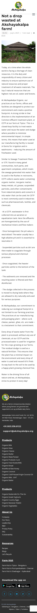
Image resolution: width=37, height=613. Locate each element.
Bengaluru (14, 607)
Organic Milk (7, 445)
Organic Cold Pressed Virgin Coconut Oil (17, 474)
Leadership (6, 523)
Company (5, 517)
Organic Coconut (8, 471)
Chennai (22, 607)
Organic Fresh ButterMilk (12, 463)
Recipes (5, 548)
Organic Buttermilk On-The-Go (14, 494)
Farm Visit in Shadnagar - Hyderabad (16, 571)
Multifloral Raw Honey (10, 469)
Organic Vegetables (9, 506)
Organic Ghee (7, 448)
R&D (3, 526)
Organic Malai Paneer (10, 457)
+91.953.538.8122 (12, 426)
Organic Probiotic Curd (11, 460)
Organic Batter (7, 480)
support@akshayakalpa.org (18, 431)
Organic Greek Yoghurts (11, 497)
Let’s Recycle (7, 554)
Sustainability (7, 534)
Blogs (4, 551)
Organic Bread (7, 466)
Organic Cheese (8, 451)
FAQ (3, 532)
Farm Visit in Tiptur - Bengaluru (14, 565)
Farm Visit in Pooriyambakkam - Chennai (17, 568)
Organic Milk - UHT (9, 477)
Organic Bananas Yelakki (11, 503)
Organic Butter (8, 454)
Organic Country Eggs (10, 500)
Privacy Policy (7, 529)
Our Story (6, 520)
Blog (5, 33)
